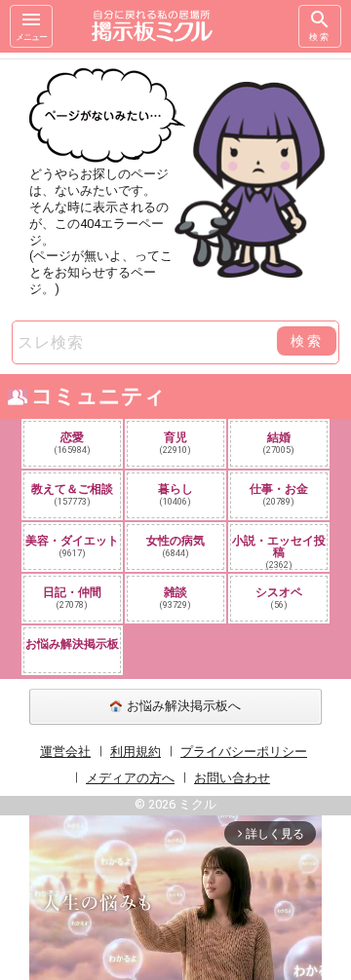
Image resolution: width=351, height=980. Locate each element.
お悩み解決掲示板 (72, 644)
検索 (320, 37)
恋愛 (73, 443)
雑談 (175, 597)
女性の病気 (175, 546)
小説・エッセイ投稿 (279, 551)
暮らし (175, 494)
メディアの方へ (130, 778)
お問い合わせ (232, 778)
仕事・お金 (279, 494)
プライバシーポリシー (243, 751)
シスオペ (278, 597)
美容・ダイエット (72, 546)
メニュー (31, 37)
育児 (175, 443)
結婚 (278, 443)
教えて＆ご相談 (72, 494)
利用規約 (135, 751)
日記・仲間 (72, 597)
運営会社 (65, 751)
